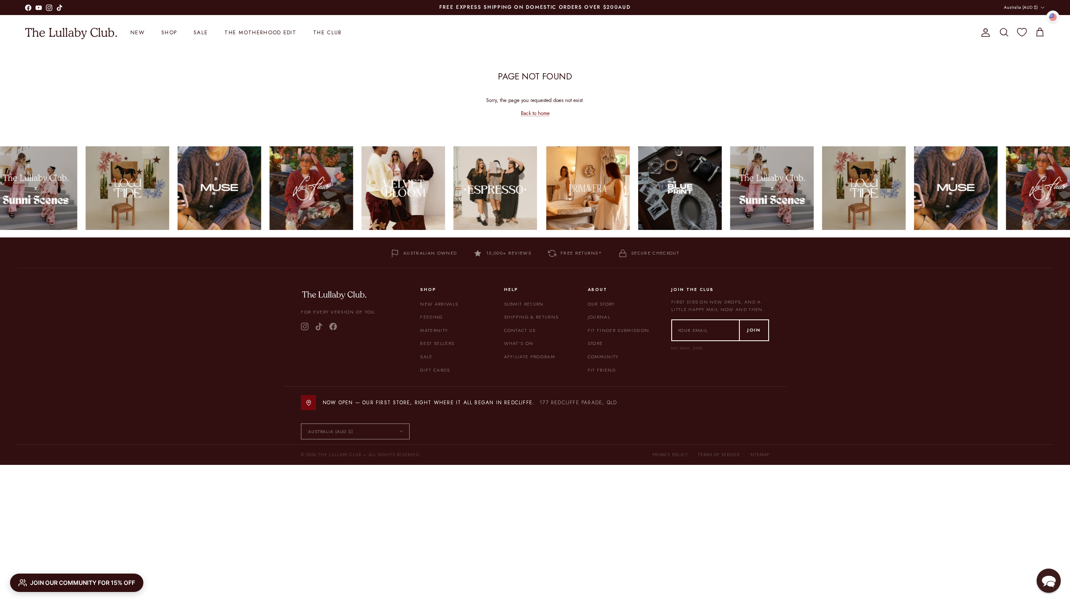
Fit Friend (602, 370)
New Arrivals (439, 304)
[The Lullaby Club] (71, 32)
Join (754, 330)
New (137, 32)
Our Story (601, 304)
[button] (1049, 581)
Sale (201, 32)
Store (595, 343)
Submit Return (524, 304)
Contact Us (520, 330)
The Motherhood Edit (260, 32)
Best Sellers (437, 343)
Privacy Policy (670, 455)
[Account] (984, 33)
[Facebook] (333, 326)
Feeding (431, 317)
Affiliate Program (529, 356)
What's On (519, 343)
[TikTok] (319, 326)
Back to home (535, 113)
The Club (327, 32)
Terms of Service (719, 455)
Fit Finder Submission (619, 330)
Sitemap (759, 455)
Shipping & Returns (531, 317)
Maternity (434, 330)
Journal (599, 317)
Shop (169, 32)
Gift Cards (435, 370)
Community (603, 356)
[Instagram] (304, 326)
